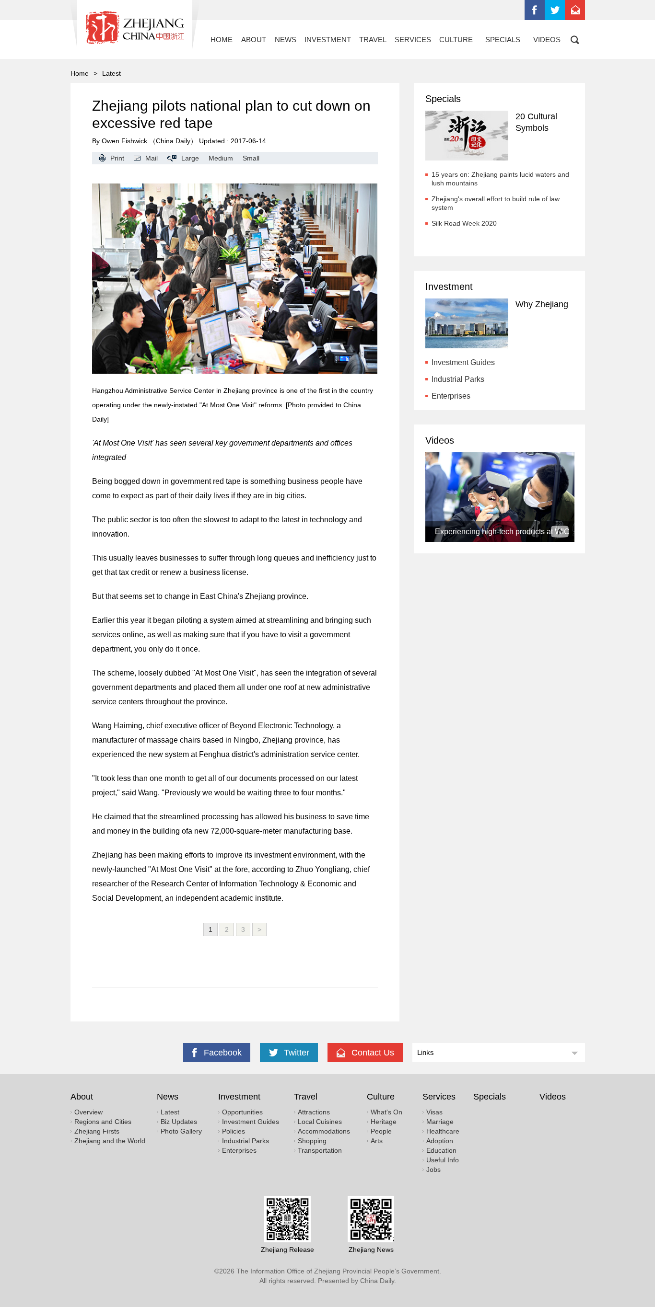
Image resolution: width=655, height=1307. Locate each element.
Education (441, 1150)
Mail (151, 158)
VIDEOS (547, 39)
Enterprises (451, 396)
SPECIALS (502, 39)
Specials (443, 98)
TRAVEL (372, 39)
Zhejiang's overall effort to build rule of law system (496, 203)
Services (439, 1096)
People (381, 1131)
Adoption (439, 1141)
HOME (222, 39)
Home (79, 73)
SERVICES (413, 39)
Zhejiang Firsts (96, 1131)
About (81, 1096)
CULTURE (456, 39)
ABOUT (253, 39)
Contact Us (575, 10)
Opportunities (242, 1112)
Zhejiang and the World (109, 1141)
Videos (439, 440)
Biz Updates (179, 1121)
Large (190, 158)
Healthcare (442, 1131)
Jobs (433, 1169)
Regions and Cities (102, 1121)
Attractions (314, 1112)
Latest (170, 1112)
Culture (381, 1096)
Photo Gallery (181, 1131)
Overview (88, 1112)
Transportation (320, 1150)
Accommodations (324, 1131)
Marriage (440, 1121)
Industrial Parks (458, 379)
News (167, 1096)
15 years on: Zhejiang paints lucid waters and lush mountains (500, 179)
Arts (377, 1141)
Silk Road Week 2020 (464, 223)
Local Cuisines (320, 1121)
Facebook (535, 10)
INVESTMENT (327, 39)
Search (575, 39)
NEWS (285, 39)
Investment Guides (463, 362)
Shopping (312, 1141)
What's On (386, 1112)
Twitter (555, 10)
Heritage (384, 1121)
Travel (305, 1096)
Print (117, 158)
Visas (434, 1112)
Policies (233, 1131)
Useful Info (442, 1160)
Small (251, 158)
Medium (221, 158)
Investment (449, 286)
